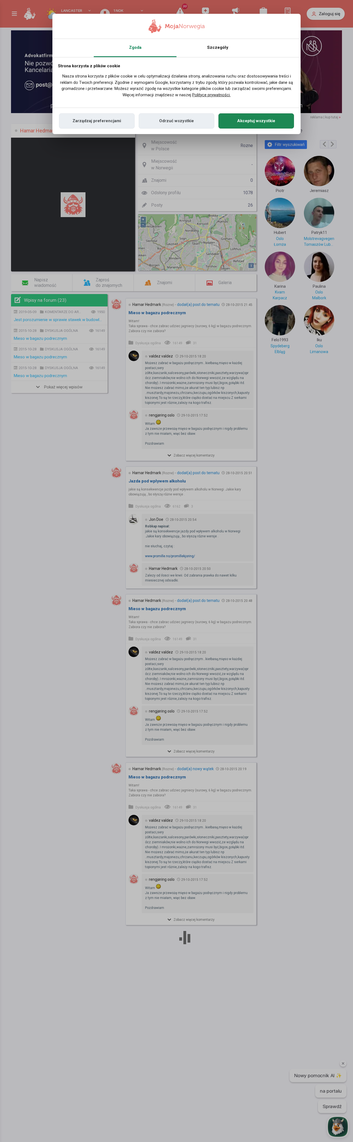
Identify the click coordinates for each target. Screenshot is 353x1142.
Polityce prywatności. (211, 94)
